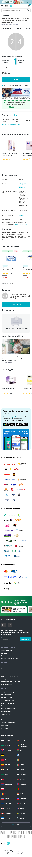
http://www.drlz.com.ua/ (21, 224)
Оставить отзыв (16, 304)
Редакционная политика (8, 679)
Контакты (4, 653)
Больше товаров (7, 168)
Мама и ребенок (6, 711)
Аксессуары (4, 725)
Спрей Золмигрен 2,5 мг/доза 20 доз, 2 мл (9, 154)
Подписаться (25, 639)
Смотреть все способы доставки (11, 124)
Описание (18, 28)
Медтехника (4, 706)
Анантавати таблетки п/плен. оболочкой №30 (9, 389)
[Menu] (2, 5)
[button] (9, 61)
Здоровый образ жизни (8, 722)
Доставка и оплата (7, 650)
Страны (3, 669)
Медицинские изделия (7, 703)
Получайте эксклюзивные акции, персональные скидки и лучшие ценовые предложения (15, 632)
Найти (28, 10)
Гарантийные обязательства (9, 676)
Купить (16, 79)
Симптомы (4, 728)
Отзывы (28, 28)
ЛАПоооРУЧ (5, 717)
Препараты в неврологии (22, 186)
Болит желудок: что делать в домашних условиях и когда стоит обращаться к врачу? (14, 357)
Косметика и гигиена (7, 694)
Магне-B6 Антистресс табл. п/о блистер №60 (10, 268)
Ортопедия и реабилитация (9, 708)
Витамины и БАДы (6, 697)
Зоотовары (4, 720)
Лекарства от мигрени (22, 183)
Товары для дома (6, 714)
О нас (3, 666)
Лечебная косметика (7, 700)
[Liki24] (5, 843)
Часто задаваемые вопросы (9, 656)
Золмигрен (22, 215)
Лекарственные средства (8, 692)
